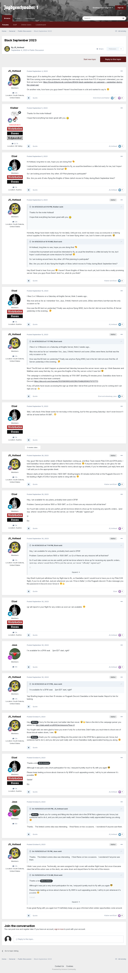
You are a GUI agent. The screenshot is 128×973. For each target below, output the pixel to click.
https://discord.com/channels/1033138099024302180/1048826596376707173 (66, 381)
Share (101, 49)
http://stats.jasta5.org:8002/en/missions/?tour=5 (55, 725)
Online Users (26, 25)
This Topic (113, 18)
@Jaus (34, 737)
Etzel (99, 98)
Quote (35, 98)
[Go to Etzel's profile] (14, 165)
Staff (15, 25)
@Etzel (34, 722)
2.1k (15, 93)
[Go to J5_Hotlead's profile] (7, 49)
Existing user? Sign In (102, 8)
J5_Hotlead (19, 47)
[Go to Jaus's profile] (14, 653)
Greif (94, 98)
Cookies (69, 966)
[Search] (123, 18)
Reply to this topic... (26, 939)
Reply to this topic (113, 59)
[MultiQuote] (28, 98)
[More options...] (121, 71)
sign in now (59, 929)
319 (15, 667)
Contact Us (59, 966)
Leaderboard (41, 25)
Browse (7, 18)
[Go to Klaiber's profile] (14, 116)
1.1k (15, 187)
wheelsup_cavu (111, 396)
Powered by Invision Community (64, 969)
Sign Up (121, 8)
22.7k (15, 144)
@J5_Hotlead (44, 763)
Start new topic (90, 59)
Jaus (14, 645)
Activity (17, 18)
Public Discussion (37, 50)
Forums (5, 25)
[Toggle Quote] (30, 207)
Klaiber (107, 98)
